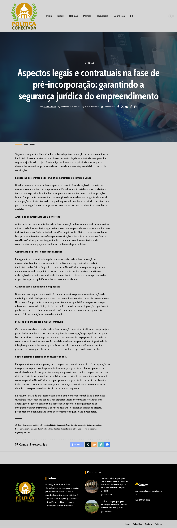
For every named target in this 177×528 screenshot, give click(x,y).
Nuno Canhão (43, 429)
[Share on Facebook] (118, 106)
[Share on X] (122, 106)
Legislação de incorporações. (89, 425)
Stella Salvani (50, 107)
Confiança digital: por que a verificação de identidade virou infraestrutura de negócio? (114, 504)
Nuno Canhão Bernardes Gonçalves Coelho (66, 429)
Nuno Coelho (46, 154)
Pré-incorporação (91, 429)
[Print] (135, 106)
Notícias (88, 63)
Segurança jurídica (22, 432)
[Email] (127, 106)
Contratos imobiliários (31, 425)
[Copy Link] (131, 106)
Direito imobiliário (48, 425)
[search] (131, 16)
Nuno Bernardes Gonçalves (26, 429)
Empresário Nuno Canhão (67, 425)
